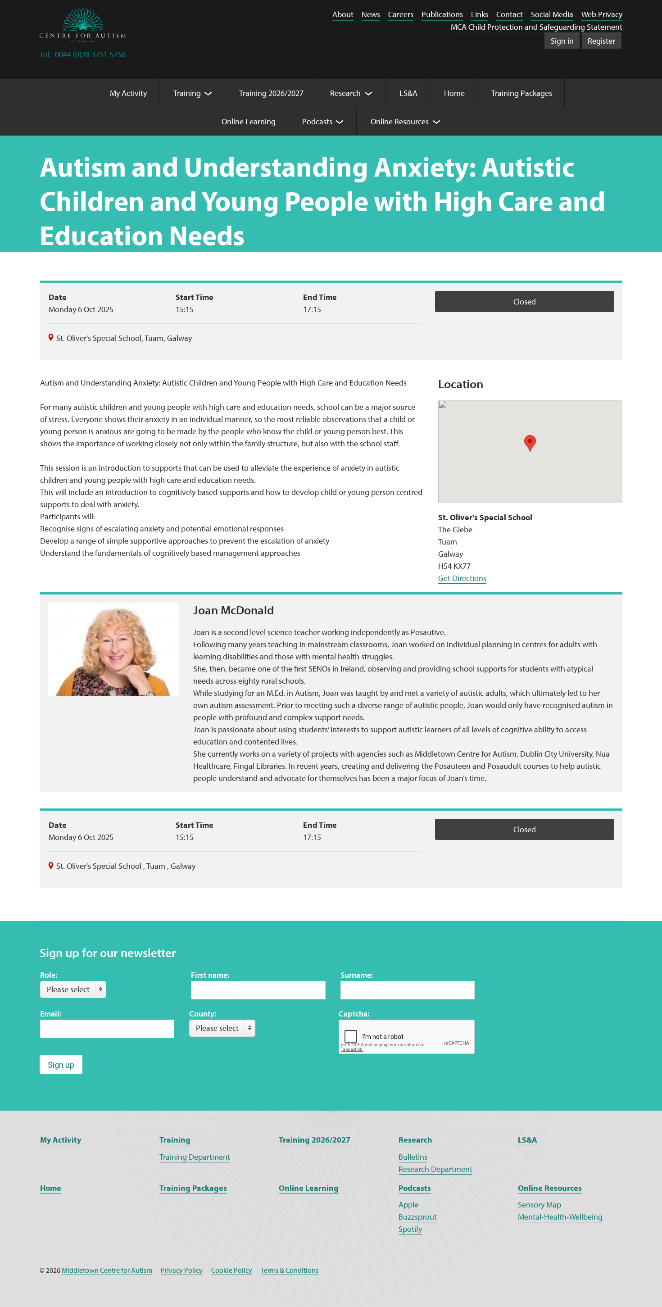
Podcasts (415, 1188)
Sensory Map (539, 1204)
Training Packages (193, 1188)
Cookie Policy (231, 1270)
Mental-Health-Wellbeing (560, 1217)
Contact (509, 14)
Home (50, 1188)
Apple (408, 1204)
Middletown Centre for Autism (107, 1270)
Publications (442, 14)
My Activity (60, 1140)
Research (415, 1140)
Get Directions (462, 578)
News (371, 14)
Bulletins (413, 1157)
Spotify (410, 1229)
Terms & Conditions (289, 1270)
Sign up (61, 1065)
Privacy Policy (182, 1270)
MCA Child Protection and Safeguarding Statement (536, 27)
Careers (400, 14)
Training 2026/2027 (314, 1140)
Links (479, 14)
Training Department (194, 1157)
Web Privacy (601, 14)
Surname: (356, 975)
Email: (50, 1013)
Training (174, 1140)
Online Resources (550, 1188)
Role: (48, 975)
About (343, 14)
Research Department (435, 1169)
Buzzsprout (418, 1217)
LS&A (527, 1140)
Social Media (552, 14)
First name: (210, 975)
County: (202, 1013)
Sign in (562, 41)
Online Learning (309, 1188)
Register (601, 41)
